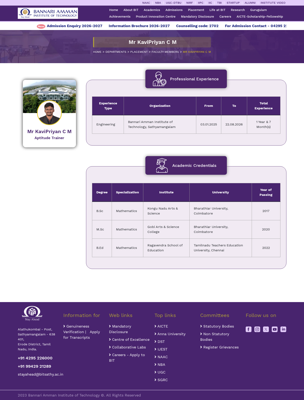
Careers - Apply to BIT (127, 358)
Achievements (119, 16)
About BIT (130, 10)
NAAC (146, 2)
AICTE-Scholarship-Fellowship (260, 16)
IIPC (200, 2)
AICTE (162, 326)
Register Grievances (220, 347)
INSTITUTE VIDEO (273, 2)
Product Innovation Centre (156, 16)
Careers (225, 16)
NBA (158, 2)
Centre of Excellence (130, 339)
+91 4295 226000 (35, 357)
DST (160, 341)
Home (113, 10)
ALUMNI (250, 2)
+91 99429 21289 (34, 366)
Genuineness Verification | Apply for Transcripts (81, 332)
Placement (196, 10)
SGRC (162, 380)
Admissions (174, 10)
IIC (210, 2)
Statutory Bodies (218, 326)
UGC (160, 372)
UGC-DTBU (173, 2)
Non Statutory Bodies (214, 337)
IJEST (162, 349)
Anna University (171, 334)
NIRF (189, 2)
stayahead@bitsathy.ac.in (38, 374)
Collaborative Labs (128, 347)
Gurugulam (258, 10)
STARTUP (233, 2)
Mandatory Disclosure (197, 16)
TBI (219, 2)
